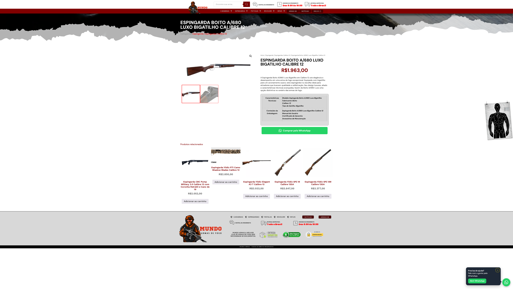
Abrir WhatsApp (477, 281)
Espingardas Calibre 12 (216, 33)
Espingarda (198, 33)
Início (262, 55)
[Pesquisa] (246, 4)
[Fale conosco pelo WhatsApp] (506, 282)
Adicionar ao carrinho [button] (195, 201)
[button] (250, 56)
